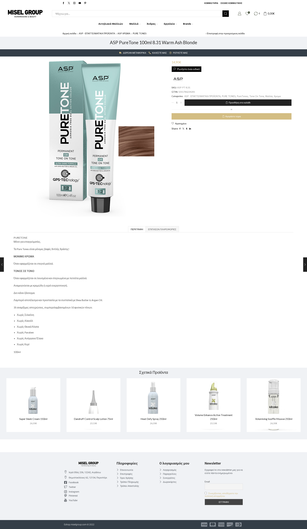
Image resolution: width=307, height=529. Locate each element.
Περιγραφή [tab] (137, 229)
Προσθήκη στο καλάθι (239, 102)
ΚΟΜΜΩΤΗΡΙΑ (211, 3)
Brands (187, 23)
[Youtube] (80, 3)
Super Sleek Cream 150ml (33, 418)
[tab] (137, 229)
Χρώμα (277, 96)
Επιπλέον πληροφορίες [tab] (162, 229)
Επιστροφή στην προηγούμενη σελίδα (226, 33)
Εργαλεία (169, 23)
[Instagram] (74, 3)
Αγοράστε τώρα (233, 116)
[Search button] (225, 13)
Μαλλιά (133, 23)
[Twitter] (69, 3)
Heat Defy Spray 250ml (153, 418)
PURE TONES (139, 33)
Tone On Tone (256, 96)
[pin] (85, 3)
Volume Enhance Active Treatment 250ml (213, 416)
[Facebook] (63, 3)
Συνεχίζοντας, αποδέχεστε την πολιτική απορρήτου (221, 494)
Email (207, 481)
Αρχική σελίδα (69, 33)
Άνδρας (151, 23)
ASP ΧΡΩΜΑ (124, 33)
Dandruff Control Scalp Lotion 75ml (93, 418)
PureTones (242, 96)
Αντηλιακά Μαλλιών (110, 23)
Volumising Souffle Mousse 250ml (273, 418)
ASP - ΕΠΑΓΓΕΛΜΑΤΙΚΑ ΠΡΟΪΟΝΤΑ (97, 33)
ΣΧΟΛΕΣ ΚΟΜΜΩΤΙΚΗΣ (231, 3)
